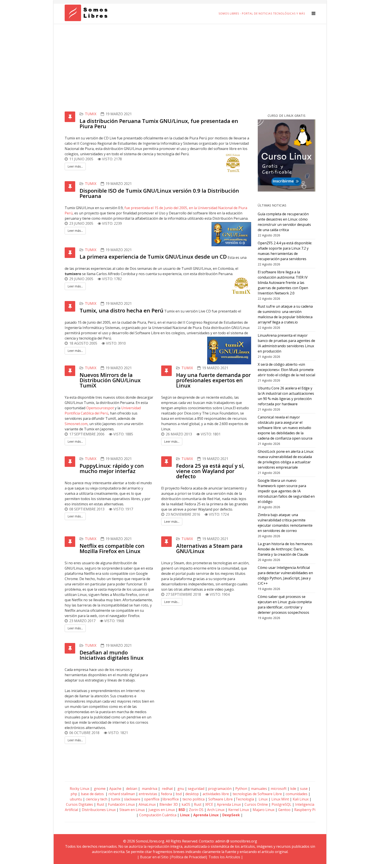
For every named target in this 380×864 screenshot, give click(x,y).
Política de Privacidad (188, 857)
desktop (192, 793)
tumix (90, 113)
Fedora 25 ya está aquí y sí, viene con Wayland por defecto (210, 471)
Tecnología (245, 799)
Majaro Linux (263, 809)
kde (293, 788)
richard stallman (121, 793)
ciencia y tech (96, 799)
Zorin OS (196, 809)
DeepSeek (231, 815)
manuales (259, 788)
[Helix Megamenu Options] (313, 13)
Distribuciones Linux (99, 809)
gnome (99, 788)
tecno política (194, 799)
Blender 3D (168, 804)
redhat (167, 788)
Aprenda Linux (229, 804)
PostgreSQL (281, 804)
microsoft (279, 788)
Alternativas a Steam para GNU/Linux (209, 548)
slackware (132, 799)
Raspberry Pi (304, 809)
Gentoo (284, 809)
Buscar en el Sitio (154, 857)
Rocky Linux (79, 788)
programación (220, 788)
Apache (114, 788)
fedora (166, 793)
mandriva (149, 788)
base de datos (92, 793)
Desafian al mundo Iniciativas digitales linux (111, 655)
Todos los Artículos (224, 857)
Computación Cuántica (157, 815)
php (74, 793)
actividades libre (216, 793)
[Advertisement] (190, 56)
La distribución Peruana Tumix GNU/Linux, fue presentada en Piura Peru (159, 123)
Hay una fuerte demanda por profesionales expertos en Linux (213, 380)
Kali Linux (301, 799)
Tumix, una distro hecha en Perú (121, 310)
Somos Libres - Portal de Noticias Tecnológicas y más (262, 13)
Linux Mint (280, 799)
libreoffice (170, 799)
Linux (263, 799)
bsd (179, 793)
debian (131, 788)
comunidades (296, 793)
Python (241, 788)
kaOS (186, 804)
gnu (180, 788)
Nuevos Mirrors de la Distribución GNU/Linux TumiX (110, 380)
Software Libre (220, 799)
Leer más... (75, 166)
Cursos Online (256, 804)
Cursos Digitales (79, 804)
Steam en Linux (132, 809)
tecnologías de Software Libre (257, 793)
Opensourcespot (100, 408)
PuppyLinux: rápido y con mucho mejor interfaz (112, 468)
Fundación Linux (121, 804)
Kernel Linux (238, 809)
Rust (100, 804)
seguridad (196, 788)
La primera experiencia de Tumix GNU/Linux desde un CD (153, 256)
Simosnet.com (76, 423)
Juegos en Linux (161, 809)
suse (304, 788)
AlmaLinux (147, 804)
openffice (151, 799)
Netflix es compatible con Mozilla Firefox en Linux (112, 548)
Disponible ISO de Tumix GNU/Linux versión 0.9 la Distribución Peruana (159, 193)
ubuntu (76, 799)
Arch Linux (216, 809)
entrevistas (148, 793)
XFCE (209, 804)
